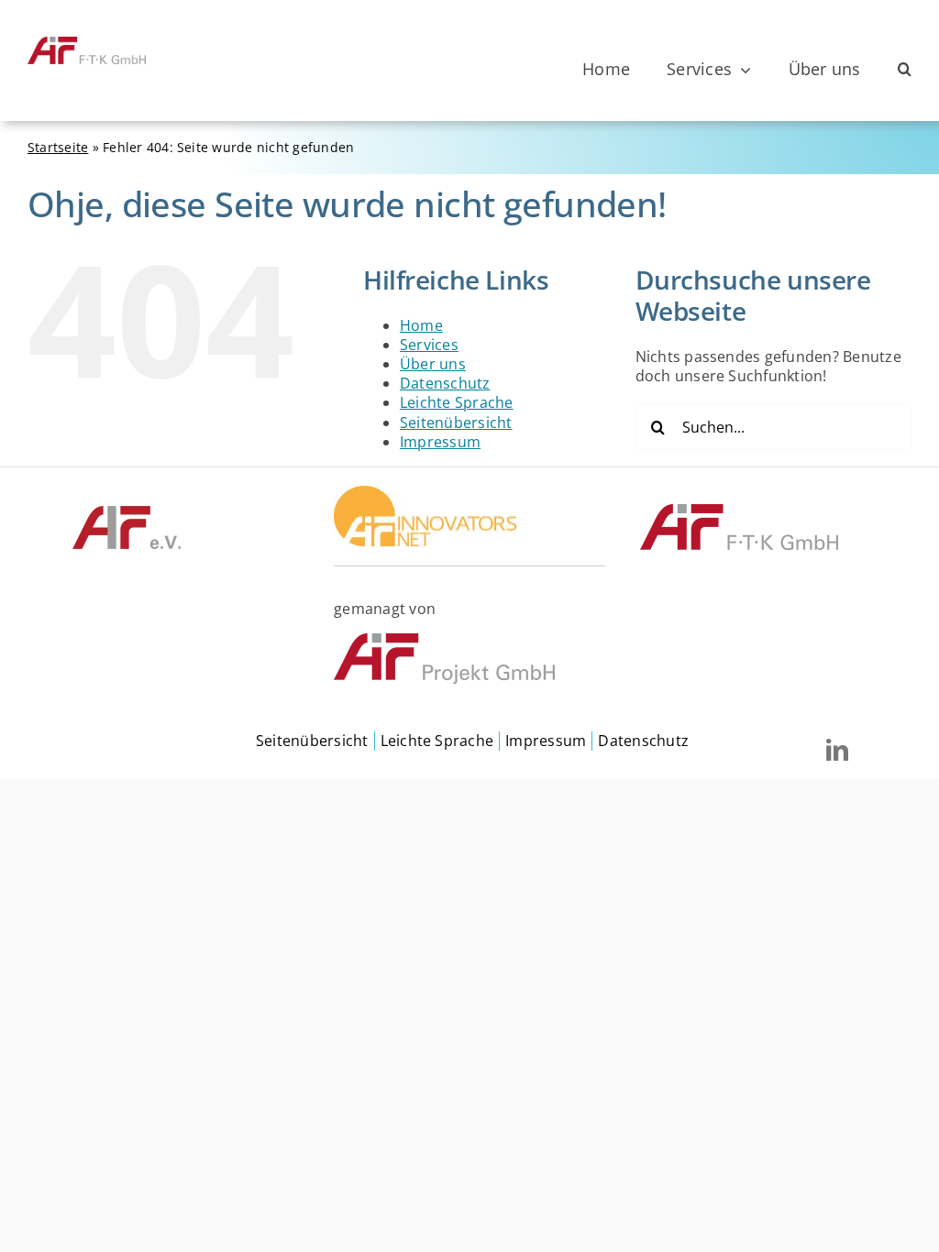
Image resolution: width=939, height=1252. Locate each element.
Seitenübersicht (456, 422)
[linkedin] (837, 750)
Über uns (433, 364)
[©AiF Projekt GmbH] (444, 641)
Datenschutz (445, 383)
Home (421, 325)
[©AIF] (127, 511)
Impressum (440, 442)
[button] (904, 70)
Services (429, 345)
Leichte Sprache (457, 402)
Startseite (58, 147)
